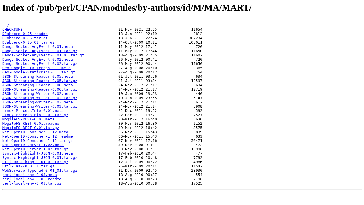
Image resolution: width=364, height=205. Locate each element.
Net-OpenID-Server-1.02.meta (33, 145)
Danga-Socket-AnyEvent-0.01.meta (37, 46)
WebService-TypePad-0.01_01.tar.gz (39, 170)
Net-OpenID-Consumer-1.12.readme (37, 136)
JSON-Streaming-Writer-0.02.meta (37, 93)
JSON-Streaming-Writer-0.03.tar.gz (39, 106)
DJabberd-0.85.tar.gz (25, 38)
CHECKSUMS (12, 29)
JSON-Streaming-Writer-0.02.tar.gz (39, 98)
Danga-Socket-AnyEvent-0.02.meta (37, 59)
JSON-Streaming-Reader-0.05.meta (37, 76)
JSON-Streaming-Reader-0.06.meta (37, 85)
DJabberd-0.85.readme (25, 34)
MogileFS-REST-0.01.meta (28, 119)
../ (5, 25)
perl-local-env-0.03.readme (31, 179)
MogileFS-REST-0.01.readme (30, 123)
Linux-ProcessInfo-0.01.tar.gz (35, 115)
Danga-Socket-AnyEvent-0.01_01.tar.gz (43, 55)
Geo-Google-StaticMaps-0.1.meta (36, 68)
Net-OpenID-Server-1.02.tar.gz (35, 149)
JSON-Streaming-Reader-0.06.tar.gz (39, 89)
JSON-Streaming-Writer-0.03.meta (37, 102)
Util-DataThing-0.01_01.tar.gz (35, 162)
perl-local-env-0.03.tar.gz (31, 183)
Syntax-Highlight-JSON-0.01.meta (37, 153)
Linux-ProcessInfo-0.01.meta (33, 110)
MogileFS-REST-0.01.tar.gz (30, 128)
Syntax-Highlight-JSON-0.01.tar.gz (39, 157)
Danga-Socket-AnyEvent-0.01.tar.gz (39, 51)
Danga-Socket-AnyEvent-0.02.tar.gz (39, 64)
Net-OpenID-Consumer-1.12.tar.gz (37, 140)
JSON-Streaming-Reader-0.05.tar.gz (39, 81)
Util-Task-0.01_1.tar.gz (28, 166)
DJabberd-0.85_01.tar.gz (28, 42)
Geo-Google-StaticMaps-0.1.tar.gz (38, 72)
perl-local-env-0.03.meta (29, 175)
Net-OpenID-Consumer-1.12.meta (35, 132)
